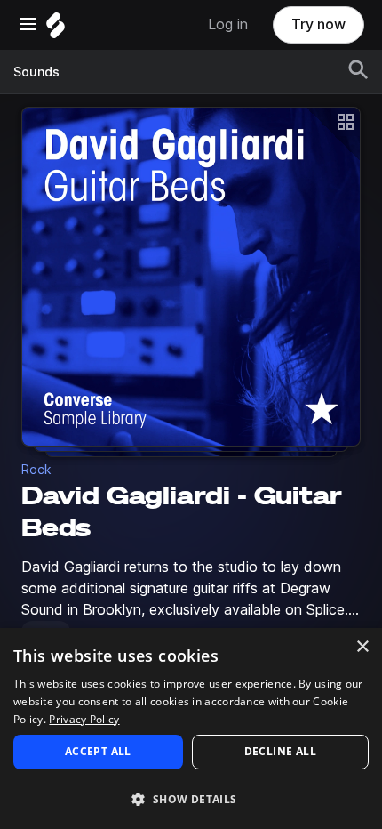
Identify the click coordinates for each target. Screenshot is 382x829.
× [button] (362, 647)
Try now (318, 24)
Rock (36, 470)
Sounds (36, 72)
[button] (191, 798)
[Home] (55, 30)
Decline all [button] (280, 751)
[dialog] (191, 728)
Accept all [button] (98, 751)
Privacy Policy (84, 719)
